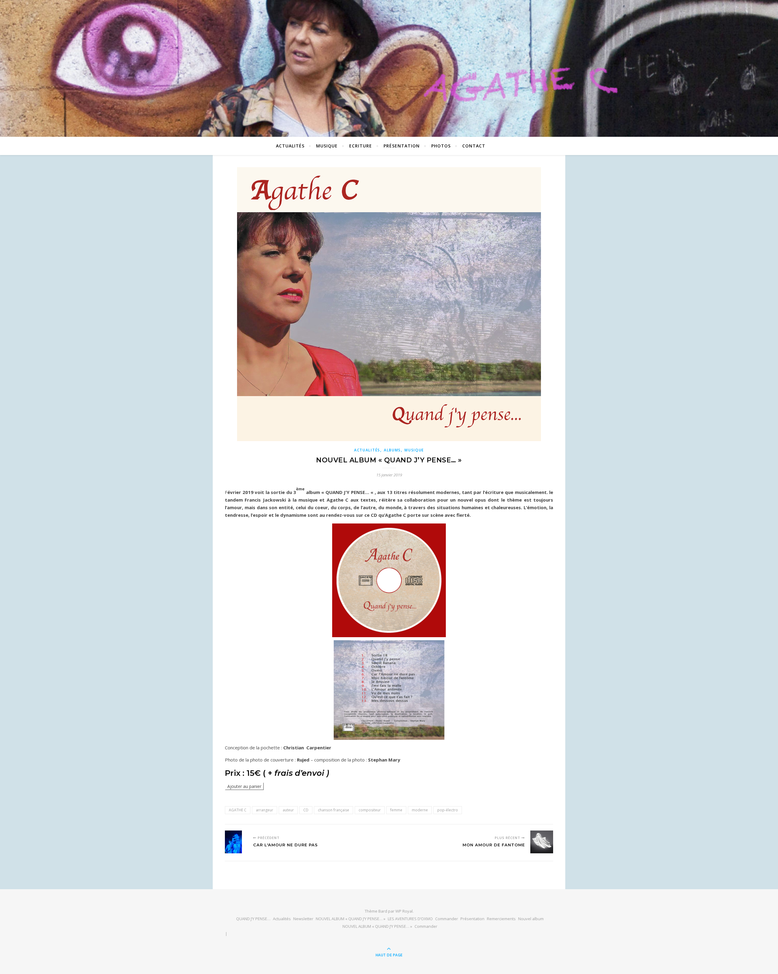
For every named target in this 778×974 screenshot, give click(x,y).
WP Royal (404, 911)
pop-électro (447, 810)
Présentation (402, 146)
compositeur (370, 810)
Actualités (282, 918)
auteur (288, 810)
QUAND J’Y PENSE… (253, 918)
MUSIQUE (327, 146)
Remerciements (501, 918)
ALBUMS (392, 450)
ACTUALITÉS (290, 146)
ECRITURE (360, 146)
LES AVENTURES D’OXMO (410, 918)
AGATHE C (237, 810)
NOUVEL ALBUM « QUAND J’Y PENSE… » (350, 918)
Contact (473, 146)
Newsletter (303, 918)
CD (305, 810)
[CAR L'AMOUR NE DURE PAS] (236, 842)
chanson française (333, 810)
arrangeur (264, 810)
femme (396, 810)
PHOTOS (441, 146)
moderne (420, 810)
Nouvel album (531, 918)
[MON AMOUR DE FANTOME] (541, 842)
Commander (446, 918)
